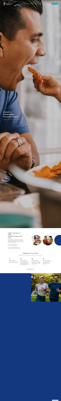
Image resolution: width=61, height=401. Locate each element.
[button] (22, 3)
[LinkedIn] (55, 0)
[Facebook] (57, 0)
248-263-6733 (5, 0)
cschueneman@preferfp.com (11, 0)
